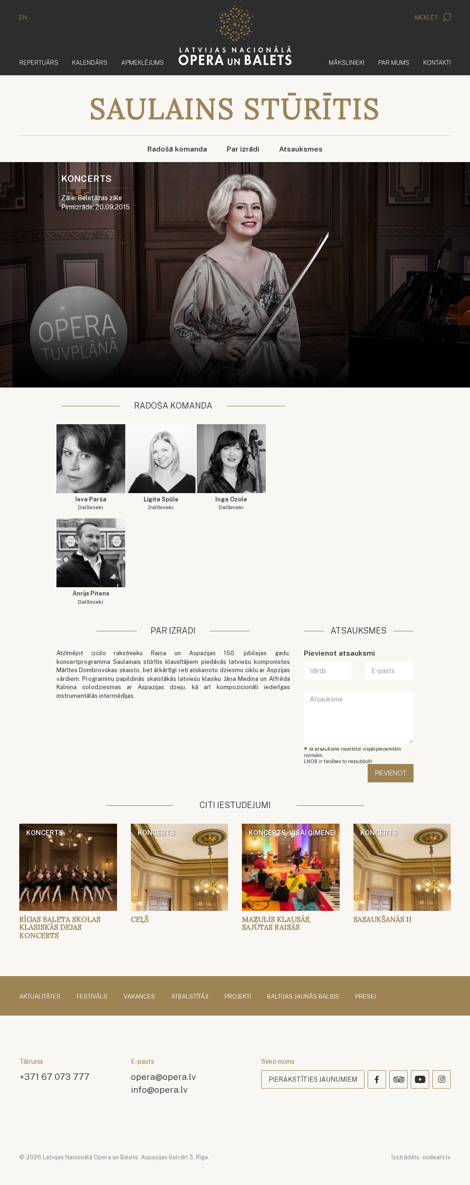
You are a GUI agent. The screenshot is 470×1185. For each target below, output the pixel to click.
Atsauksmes (301, 149)
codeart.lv (436, 1157)
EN (23, 17)
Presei (365, 997)
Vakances (139, 997)
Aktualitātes (40, 997)
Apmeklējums (142, 62)
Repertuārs (38, 62)
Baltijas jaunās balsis (303, 997)
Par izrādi (243, 149)
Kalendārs (89, 62)
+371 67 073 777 (54, 1076)
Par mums (393, 62)
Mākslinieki (346, 62)
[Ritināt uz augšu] (450, 1165)
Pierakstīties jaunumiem (313, 1079)
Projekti (237, 997)
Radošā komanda (177, 149)
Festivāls (92, 997)
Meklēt (427, 17)
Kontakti (437, 62)
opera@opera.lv (163, 1076)
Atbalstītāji (189, 997)
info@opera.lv (159, 1089)
